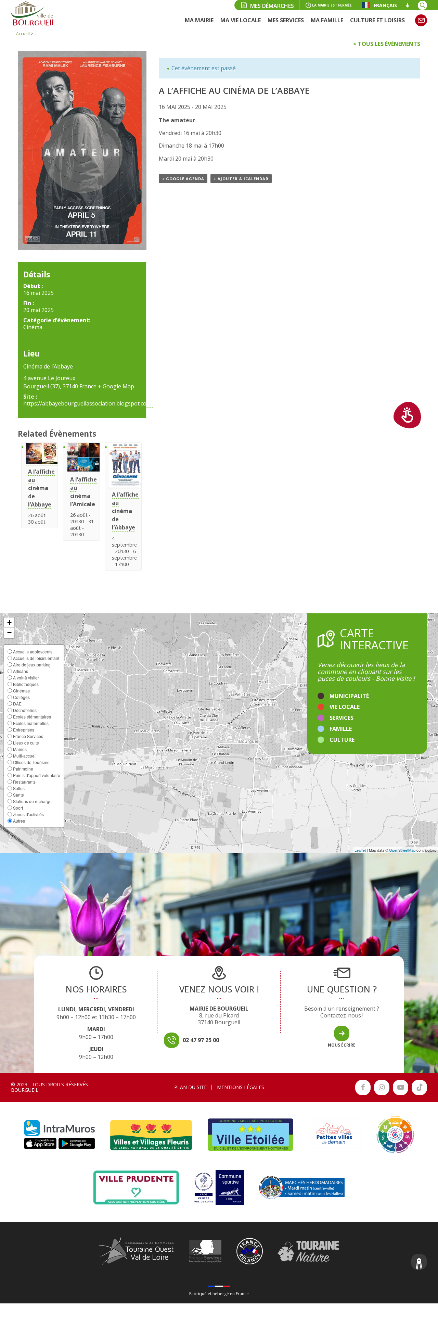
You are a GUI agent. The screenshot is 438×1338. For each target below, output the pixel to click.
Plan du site (190, 1087)
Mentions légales (240, 1087)
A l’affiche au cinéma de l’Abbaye (41, 488)
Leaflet (360, 850)
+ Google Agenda (183, 178)
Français (385, 5)
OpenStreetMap (402, 850)
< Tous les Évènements (386, 44)
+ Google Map (116, 386)
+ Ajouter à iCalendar (241, 178)
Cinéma (32, 327)
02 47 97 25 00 (201, 1040)
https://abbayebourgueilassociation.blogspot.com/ (88, 403)
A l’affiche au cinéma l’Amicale (83, 492)
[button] (9, 622)
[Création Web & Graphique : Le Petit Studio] (419, 1262)
